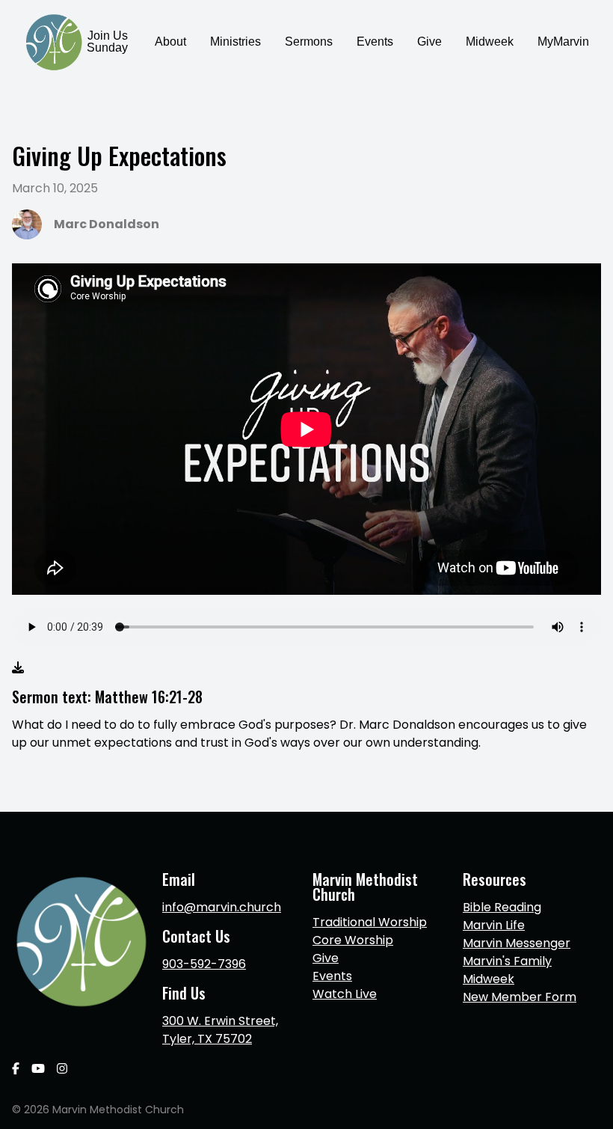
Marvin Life (494, 925)
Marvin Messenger (516, 943)
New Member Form (519, 997)
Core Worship (352, 940)
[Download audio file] (18, 668)
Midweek (488, 979)
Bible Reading (502, 907)
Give (325, 958)
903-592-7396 (204, 964)
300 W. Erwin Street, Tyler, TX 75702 (220, 1029)
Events (332, 976)
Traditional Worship (369, 922)
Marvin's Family (507, 961)
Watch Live (344, 994)
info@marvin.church (221, 907)
